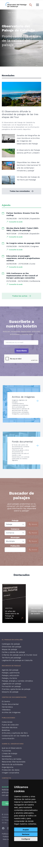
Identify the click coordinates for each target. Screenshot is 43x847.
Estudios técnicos (9, 727)
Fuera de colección (10, 725)
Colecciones (7, 722)
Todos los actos (19, 296)
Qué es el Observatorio (12, 748)
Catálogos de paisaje (11, 644)
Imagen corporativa (10, 773)
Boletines (6, 730)
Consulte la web (15, 222)
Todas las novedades (20, 191)
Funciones (6, 751)
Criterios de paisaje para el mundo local (19, 655)
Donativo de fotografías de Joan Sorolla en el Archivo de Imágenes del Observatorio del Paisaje (28, 139)
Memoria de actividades (12, 764)
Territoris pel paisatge (11, 658)
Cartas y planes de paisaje (13, 652)
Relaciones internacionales (13, 762)
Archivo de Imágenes (11, 712)
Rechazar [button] (25, 834)
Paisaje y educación (10, 675)
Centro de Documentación (14, 697)
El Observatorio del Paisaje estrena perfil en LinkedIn (28, 151)
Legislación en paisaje (11, 684)
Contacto (6, 778)
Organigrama (7, 767)
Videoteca (6, 710)
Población (15, 546)
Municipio (15, 537)
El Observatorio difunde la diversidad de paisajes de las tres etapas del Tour (20, 114)
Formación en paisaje (11, 686)
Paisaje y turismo (9, 678)
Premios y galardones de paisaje (16, 689)
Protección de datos (10, 770)
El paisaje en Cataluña (12, 640)
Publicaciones (8, 718)
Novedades (6, 756)
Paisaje (15, 520)
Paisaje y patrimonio (11, 673)
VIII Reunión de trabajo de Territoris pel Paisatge (28, 178)
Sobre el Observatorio (13, 744)
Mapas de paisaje (9, 649)
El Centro (6, 701)
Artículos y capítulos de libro (15, 733)
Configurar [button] (25, 839)
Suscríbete (21, 351)
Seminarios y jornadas (11, 759)
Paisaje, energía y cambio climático (17, 681)
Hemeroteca (7, 707)
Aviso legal (7, 839)
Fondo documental (10, 704)
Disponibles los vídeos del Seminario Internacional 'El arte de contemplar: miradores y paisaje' (28, 166)
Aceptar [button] (26, 830)
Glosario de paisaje (10, 692)
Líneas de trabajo (9, 753)
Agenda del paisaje (10, 670)
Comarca (15, 529)
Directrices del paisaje (11, 647)
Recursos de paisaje (11, 666)
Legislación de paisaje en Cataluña (17, 660)
